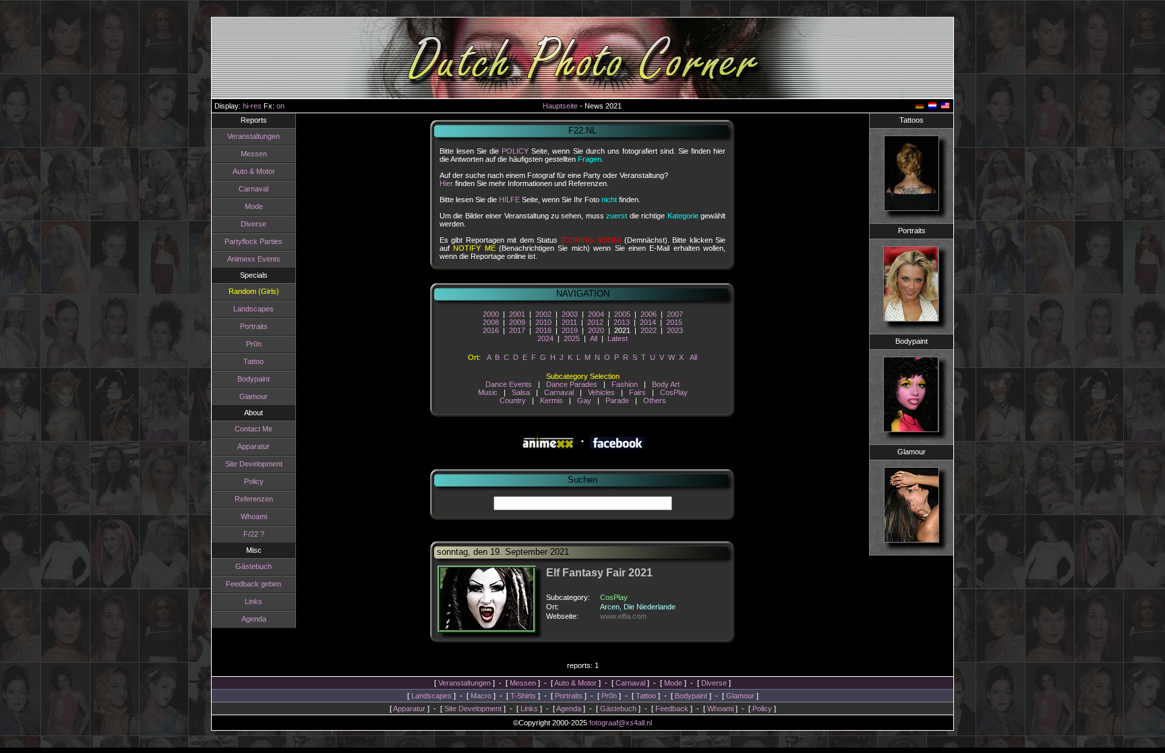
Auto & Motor (254, 171)
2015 (674, 322)
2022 (648, 330)
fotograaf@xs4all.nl (620, 723)
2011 (569, 322)
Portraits (254, 326)
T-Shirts (523, 696)
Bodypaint (253, 379)
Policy (254, 481)
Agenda (253, 619)
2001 (517, 314)
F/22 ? (253, 534)
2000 (491, 314)
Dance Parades (571, 384)
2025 (572, 338)
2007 (675, 314)
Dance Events (508, 384)
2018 (543, 330)
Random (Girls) (254, 291)
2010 (543, 322)
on (280, 106)
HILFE (509, 199)
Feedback (671, 708)
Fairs (637, 392)
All (593, 338)
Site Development (253, 464)
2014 (648, 322)
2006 (648, 314)
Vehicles (601, 392)
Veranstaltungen (253, 136)
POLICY (515, 151)
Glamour (253, 396)
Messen (254, 154)
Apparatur (253, 446)
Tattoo (253, 361)
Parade (617, 400)
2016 (491, 330)
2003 (570, 314)
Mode (254, 206)
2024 (545, 338)
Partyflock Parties (253, 241)
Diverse (253, 224)
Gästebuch (253, 566)
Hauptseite (560, 106)
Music (488, 392)
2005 (622, 314)
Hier (446, 183)
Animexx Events (253, 259)
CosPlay (674, 392)
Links (253, 601)
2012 (595, 322)
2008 (491, 322)
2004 (596, 314)
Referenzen (254, 499)
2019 (570, 330)
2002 (543, 314)
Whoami (254, 516)
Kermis (551, 400)
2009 (517, 322)
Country (513, 400)
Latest (617, 338)
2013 (622, 322)
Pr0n (254, 344)
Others (654, 400)
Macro (481, 696)
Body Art (666, 384)
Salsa (521, 392)
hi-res (252, 106)
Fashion (624, 384)
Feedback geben (253, 584)
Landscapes (253, 309)
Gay (584, 400)
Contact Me (253, 429)
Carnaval (253, 189)
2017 (517, 330)
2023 (675, 330)
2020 (596, 330)
